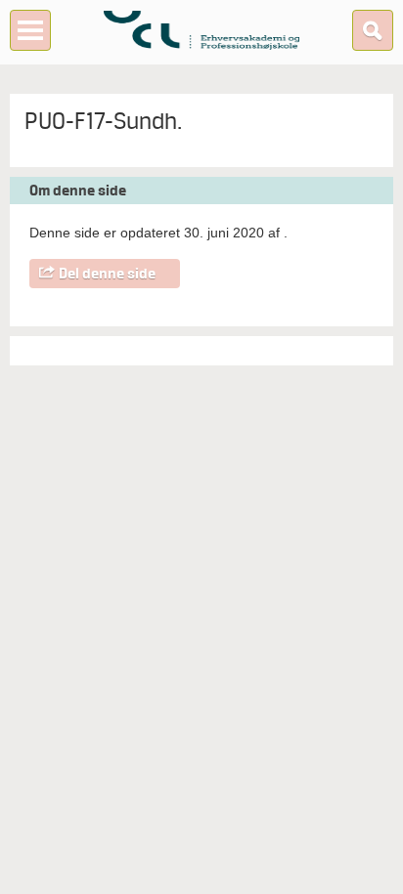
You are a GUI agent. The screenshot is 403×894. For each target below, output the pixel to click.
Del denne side (107, 273)
